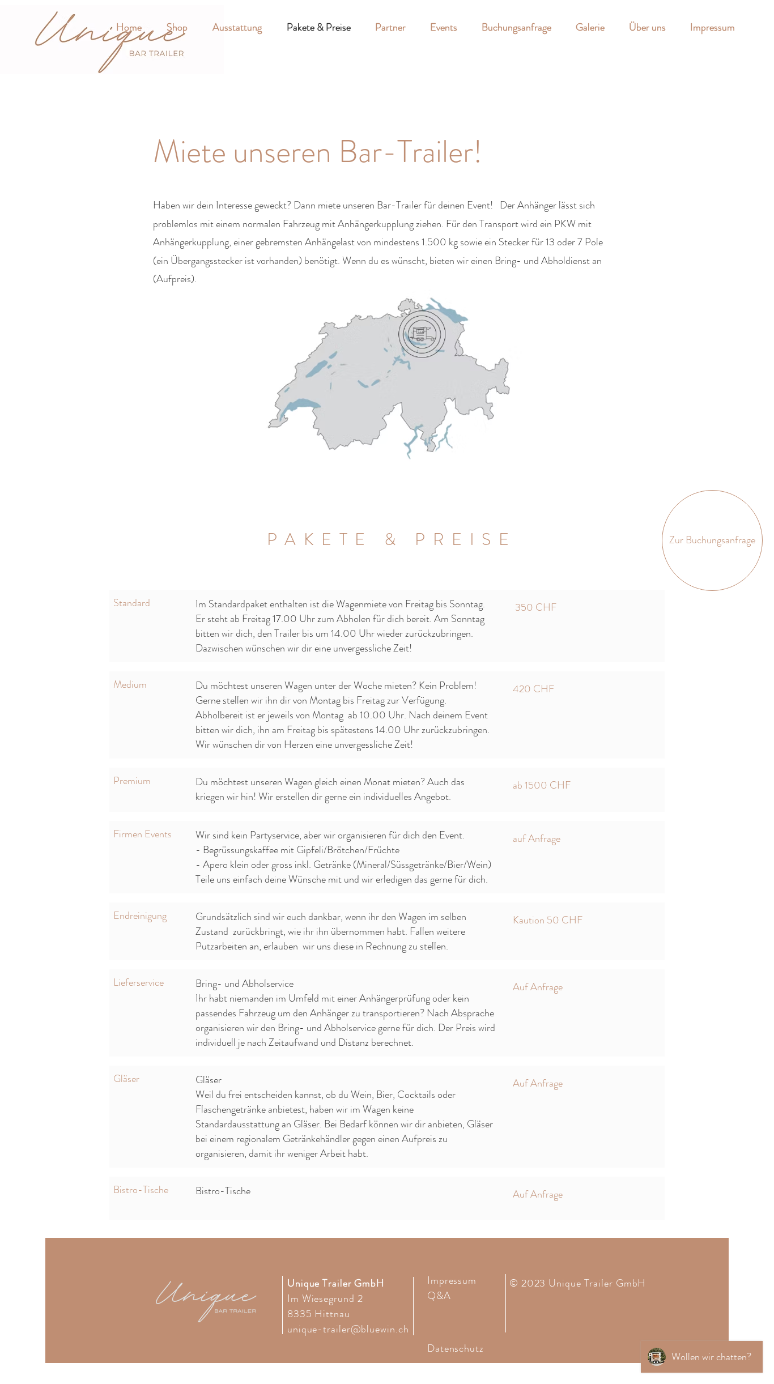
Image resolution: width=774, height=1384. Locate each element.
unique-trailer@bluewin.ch (348, 1329)
